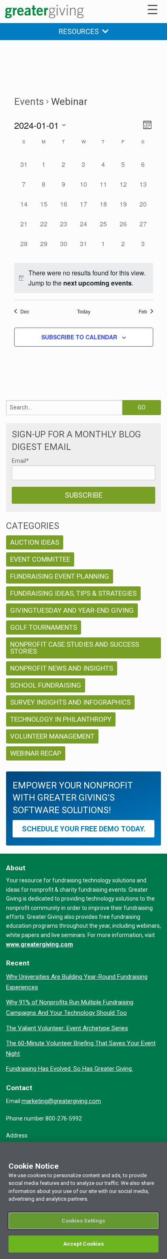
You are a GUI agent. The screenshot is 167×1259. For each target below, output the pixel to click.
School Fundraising (45, 685)
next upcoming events (97, 283)
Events (29, 101)
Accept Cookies (83, 1244)
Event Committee (40, 559)
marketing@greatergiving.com (61, 1101)
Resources (80, 31)
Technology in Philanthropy (60, 719)
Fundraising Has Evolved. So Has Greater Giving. (69, 1068)
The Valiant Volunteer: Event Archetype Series (67, 1028)
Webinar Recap (35, 753)
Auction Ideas (34, 542)
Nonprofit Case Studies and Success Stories (74, 647)
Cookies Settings (83, 1221)
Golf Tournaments (43, 627)
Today (83, 311)
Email (20, 461)
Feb (143, 311)
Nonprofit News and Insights (61, 668)
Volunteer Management (52, 736)
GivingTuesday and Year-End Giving (72, 610)
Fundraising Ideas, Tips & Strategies (73, 593)
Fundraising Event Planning (59, 576)
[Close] (157, 1153)
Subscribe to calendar (79, 337)
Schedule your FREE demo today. (84, 828)
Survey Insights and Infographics (70, 702)
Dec (24, 311)
